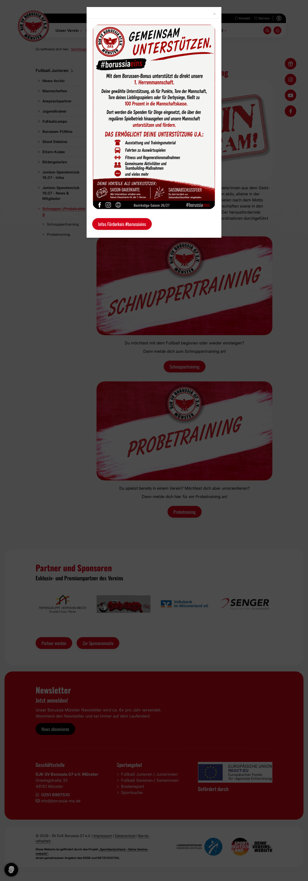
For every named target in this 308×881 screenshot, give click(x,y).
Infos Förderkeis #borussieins (122, 224)
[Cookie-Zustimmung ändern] (11, 869)
